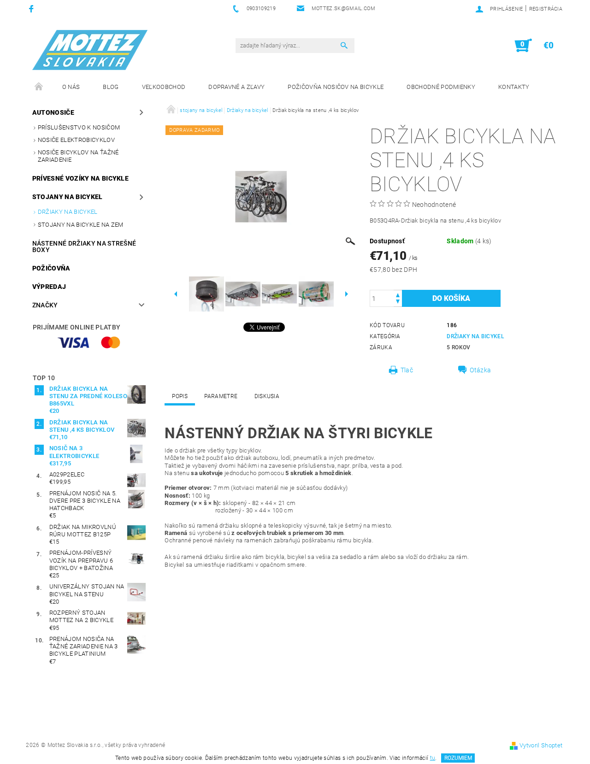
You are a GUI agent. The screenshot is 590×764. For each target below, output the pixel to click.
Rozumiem (458, 758)
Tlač (407, 370)
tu (433, 758)
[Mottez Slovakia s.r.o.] (90, 50)
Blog (110, 86)
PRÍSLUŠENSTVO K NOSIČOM (79, 127)
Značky (45, 305)
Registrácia (546, 9)
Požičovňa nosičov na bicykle (336, 86)
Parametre (220, 396)
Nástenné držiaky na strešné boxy (84, 246)
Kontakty (514, 86)
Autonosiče (53, 112)
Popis (180, 396)
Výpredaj (49, 286)
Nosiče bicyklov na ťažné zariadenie (78, 156)
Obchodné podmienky (441, 86)
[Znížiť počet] (398, 302)
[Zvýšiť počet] (398, 294)
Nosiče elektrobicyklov (76, 139)
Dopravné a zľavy (236, 86)
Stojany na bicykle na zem (81, 224)
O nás (71, 86)
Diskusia (267, 396)
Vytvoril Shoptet (540, 745)
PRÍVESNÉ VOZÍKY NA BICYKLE (80, 178)
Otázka (480, 370)
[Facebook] (32, 8)
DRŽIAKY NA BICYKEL (475, 336)
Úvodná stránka (39, 87)
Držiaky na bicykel (68, 211)
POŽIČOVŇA (51, 268)
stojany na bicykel (67, 196)
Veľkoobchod (164, 86)
